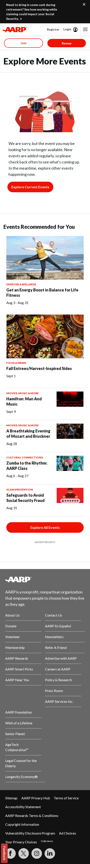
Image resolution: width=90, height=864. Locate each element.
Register (53, 29)
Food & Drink (16, 362)
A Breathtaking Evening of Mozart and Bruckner (28, 433)
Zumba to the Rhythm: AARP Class (26, 466)
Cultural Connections (24, 457)
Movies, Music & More (22, 393)
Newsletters (54, 637)
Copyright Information (22, 824)
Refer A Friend (56, 647)
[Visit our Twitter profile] (23, 853)
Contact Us (53, 615)
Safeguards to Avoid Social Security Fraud (25, 498)
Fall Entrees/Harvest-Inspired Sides (39, 368)
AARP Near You (17, 680)
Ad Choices (67, 833)
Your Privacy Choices (21, 842)
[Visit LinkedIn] (50, 853)
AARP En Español (58, 626)
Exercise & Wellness (21, 284)
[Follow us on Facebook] (10, 853)
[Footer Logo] (45, 579)
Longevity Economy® (21, 776)
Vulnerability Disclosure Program (30, 833)
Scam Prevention (19, 489)
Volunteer (12, 637)
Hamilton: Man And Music (24, 401)
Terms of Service (66, 798)
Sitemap (11, 798)
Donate (10, 626)
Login (67, 29)
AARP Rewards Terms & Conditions (31, 815)
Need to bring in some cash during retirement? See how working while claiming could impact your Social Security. (31, 11)
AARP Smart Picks (19, 669)
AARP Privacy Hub (35, 798)
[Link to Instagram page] (36, 853)
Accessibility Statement (23, 807)
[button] (85, 29)
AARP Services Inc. (59, 701)
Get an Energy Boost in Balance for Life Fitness (42, 292)
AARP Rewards (16, 658)
